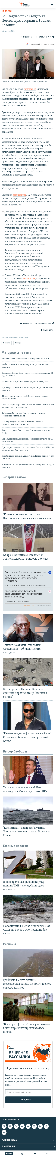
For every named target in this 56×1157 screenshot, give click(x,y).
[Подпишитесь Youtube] (22, 1126)
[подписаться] (4, 1132)
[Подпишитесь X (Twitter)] (16, 1126)
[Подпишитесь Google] (4, 1126)
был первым (19, 195)
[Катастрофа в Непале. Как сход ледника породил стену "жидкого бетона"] (28, 672)
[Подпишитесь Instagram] (34, 1126)
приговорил (30, 89)
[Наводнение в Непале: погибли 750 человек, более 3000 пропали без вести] (28, 909)
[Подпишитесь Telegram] (28, 1126)
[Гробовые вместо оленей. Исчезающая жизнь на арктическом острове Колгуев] (28, 963)
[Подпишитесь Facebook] (10, 1126)
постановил (29, 279)
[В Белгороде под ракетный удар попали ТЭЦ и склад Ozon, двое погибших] (28, 865)
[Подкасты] (46, 1126)
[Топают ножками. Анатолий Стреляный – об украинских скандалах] (28, 628)
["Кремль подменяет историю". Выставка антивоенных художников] (28, 497)
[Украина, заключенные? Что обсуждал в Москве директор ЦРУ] (28, 770)
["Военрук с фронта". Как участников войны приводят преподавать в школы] (28, 1007)
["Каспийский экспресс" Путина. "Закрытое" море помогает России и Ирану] (28, 810)
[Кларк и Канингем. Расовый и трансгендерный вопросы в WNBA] (28, 538)
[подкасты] (22, 1153)
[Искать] (47, 1153)
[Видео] (35, 1153)
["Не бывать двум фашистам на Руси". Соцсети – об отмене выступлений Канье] (28, 716)
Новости (7, 11)
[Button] (26, 37)
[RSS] (40, 1126)
